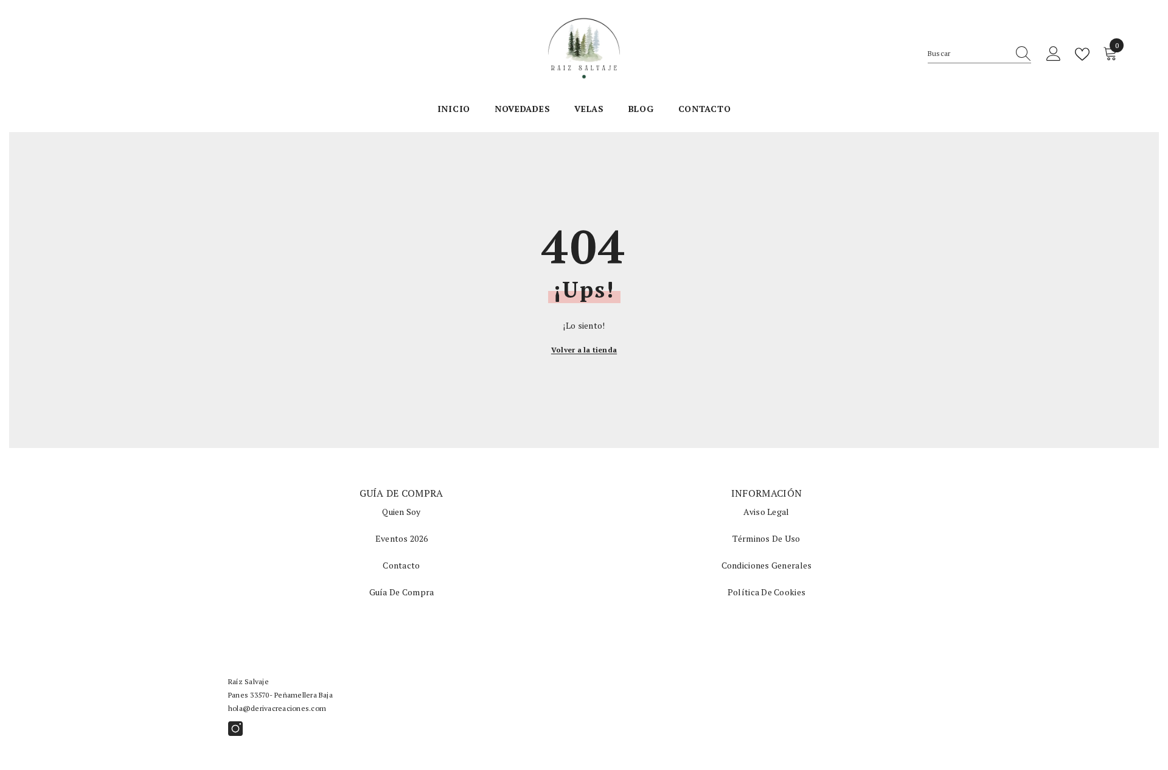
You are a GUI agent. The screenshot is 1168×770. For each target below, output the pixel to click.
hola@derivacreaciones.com (277, 708)
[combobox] (968, 53)
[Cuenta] (1053, 54)
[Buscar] (979, 53)
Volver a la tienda (584, 349)
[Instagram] (235, 728)
